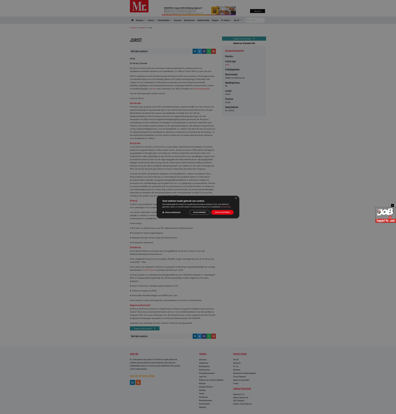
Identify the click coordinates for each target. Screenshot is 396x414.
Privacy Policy (226, 207)
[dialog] (198, 207)
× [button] (236, 198)
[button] (171, 212)
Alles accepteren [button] (222, 212)
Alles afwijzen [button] (199, 212)
